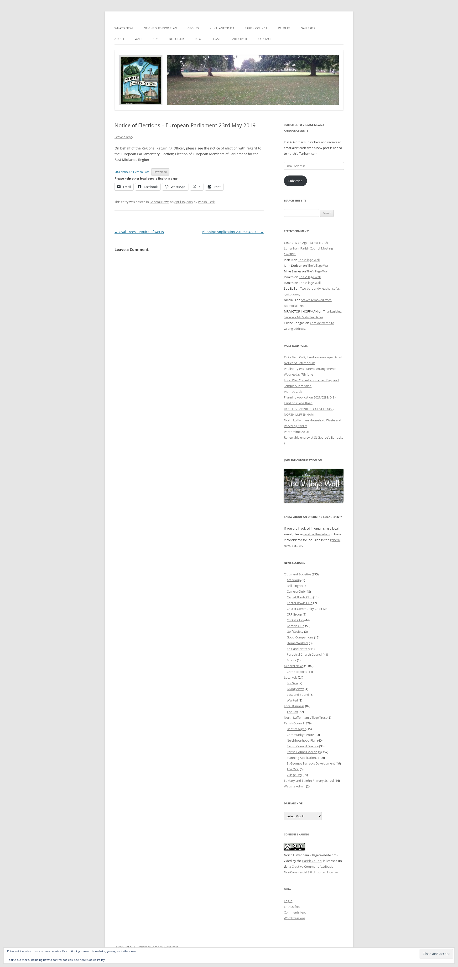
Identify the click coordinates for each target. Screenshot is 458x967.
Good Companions (300, 637)
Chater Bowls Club (299, 603)
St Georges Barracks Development (311, 763)
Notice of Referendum (299, 363)
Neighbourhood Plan (160, 28)
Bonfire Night (296, 729)
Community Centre (300, 735)
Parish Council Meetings (304, 752)
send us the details (316, 534)
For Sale (292, 683)
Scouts (291, 660)
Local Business (294, 706)
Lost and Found (298, 694)
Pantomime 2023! (296, 432)
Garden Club (295, 626)
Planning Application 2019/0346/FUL (233, 231)
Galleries (308, 28)
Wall (138, 39)
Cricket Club (295, 620)
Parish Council (256, 28)
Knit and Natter (298, 649)
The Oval (293, 769)
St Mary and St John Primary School (309, 780)
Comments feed (295, 912)
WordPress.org (294, 918)
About (119, 39)
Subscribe (295, 181)
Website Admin (294, 786)
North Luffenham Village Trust (305, 717)
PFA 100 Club (293, 391)
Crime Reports (297, 671)
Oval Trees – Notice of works (139, 231)
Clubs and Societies (297, 574)
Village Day (294, 775)
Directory (176, 39)
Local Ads (290, 677)
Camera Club (296, 591)
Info (198, 39)
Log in (288, 901)
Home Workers (297, 643)
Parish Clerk (206, 202)
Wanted (292, 700)
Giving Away (295, 689)
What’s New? (123, 28)
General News (159, 202)
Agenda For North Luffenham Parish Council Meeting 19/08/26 (308, 248)
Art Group (294, 580)
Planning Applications (302, 757)
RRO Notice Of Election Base (131, 172)
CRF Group (294, 614)
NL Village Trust (221, 28)
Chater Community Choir (304, 608)
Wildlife (284, 28)
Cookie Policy (96, 960)
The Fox (292, 712)
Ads (155, 39)
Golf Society (295, 631)
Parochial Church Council (304, 654)
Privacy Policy (123, 947)
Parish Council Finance (302, 746)
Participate (239, 39)
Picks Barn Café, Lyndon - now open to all (313, 357)
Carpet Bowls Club (299, 597)
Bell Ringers (295, 586)
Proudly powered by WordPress (157, 947)
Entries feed (292, 906)
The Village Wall (309, 260)
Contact (265, 39)
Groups (193, 28)
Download (160, 172)
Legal (216, 39)
